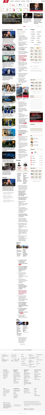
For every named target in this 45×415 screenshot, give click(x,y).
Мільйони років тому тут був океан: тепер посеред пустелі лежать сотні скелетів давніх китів (23, 139)
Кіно (4, 388)
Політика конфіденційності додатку (31, 361)
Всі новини (12, 1)
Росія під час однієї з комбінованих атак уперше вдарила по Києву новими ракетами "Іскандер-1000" (23, 298)
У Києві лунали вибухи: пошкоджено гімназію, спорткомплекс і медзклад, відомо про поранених (12, 20)
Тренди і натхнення (27, 392)
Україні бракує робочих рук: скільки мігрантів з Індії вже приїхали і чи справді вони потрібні (22, 187)
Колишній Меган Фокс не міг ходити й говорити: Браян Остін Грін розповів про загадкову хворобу (23, 238)
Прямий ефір (5, 374)
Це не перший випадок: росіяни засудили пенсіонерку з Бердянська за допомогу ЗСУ (23, 311)
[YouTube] (15, 359)
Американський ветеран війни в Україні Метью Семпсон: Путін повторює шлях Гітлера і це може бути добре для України (8, 40)
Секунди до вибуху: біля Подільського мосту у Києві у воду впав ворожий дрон (23, 75)
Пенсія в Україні (37, 379)
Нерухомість (26, 388)
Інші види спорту (37, 395)
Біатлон (35, 394)
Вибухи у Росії (16, 381)
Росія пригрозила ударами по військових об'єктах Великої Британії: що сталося (23, 151)
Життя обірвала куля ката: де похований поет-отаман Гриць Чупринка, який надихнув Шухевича (23, 304)
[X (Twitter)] (13, 359)
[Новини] (6, 13)
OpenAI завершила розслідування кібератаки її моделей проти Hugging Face (22, 80)
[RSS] (18, 361)
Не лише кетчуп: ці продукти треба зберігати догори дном (22, 316)
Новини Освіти (16, 388)
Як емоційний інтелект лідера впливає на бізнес (8, 104)
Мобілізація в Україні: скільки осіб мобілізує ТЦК (27, 383)
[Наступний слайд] (42, 7)
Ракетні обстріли (16, 372)
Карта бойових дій (17, 373)
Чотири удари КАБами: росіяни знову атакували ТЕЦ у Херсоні (23, 215)
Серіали (4, 395)
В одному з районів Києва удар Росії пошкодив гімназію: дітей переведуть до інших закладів (22, 193)
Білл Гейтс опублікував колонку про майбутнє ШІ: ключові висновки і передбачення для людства (23, 268)
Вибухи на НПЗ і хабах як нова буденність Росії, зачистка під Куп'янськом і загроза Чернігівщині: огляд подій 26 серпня (8, 65)
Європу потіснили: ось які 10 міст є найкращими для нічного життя (23, 52)
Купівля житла (26, 391)
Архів (37, 361)
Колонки (18, 160)
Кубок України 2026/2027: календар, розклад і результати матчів (23, 198)
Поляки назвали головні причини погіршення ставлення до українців (25, 252)
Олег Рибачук (25, 168)
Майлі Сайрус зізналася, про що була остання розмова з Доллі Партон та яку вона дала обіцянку (23, 145)
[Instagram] (18, 359)
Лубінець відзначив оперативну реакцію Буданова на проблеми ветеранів (23, 110)
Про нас (22, 354)
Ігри (31, 1)
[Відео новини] (22, 320)
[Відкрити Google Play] (26, 409)
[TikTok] (13, 361)
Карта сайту (38, 363)
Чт (41, 91)
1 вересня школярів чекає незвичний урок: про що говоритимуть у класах (23, 127)
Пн (36, 91)
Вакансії (37, 358)
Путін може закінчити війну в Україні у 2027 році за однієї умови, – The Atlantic (27, 20)
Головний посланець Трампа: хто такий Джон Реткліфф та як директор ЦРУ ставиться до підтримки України (8, 78)
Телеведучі (22, 361)
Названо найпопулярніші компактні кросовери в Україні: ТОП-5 (23, 115)
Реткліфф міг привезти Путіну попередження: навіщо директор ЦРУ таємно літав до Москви (25, 178)
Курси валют (36, 372)
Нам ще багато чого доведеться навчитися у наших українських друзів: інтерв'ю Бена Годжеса (9, 201)
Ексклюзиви (23, 1)
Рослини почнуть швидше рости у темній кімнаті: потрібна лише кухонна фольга (22, 63)
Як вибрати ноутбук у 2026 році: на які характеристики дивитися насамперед (8, 149)
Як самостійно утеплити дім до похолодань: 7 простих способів (19, 252)
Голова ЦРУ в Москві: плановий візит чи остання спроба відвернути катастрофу (19, 177)
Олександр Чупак (19, 168)
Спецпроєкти (5, 83)
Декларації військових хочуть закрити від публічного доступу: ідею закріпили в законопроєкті (22, 340)
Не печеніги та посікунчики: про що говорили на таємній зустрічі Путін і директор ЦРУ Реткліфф (8, 52)
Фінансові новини (37, 374)
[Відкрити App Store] (32, 409)
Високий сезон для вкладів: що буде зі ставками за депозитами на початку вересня (23, 275)
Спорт (35, 388)
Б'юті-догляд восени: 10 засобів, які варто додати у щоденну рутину (8, 93)
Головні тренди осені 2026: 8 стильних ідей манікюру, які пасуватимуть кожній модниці (23, 225)
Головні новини (6, 371)
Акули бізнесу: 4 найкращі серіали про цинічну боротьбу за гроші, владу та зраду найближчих (22, 104)
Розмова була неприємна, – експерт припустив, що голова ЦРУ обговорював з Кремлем (19, 330)
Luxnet (25, 413)
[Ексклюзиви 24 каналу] (14, 29)
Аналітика (27, 1)
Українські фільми (6, 391)
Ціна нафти (36, 371)
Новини (4, 13)
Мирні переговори (17, 375)
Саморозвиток (16, 395)
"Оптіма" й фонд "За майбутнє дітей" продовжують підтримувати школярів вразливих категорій (8, 172)
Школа (15, 392)
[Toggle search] (34, 1)
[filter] (23, 34)
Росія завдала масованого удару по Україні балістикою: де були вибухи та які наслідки (23, 286)
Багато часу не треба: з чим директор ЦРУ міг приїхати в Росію (25, 328)
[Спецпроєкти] (14, 83)
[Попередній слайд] (31, 7)
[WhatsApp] (15, 361)
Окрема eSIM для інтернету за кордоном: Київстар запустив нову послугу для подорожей (8, 160)
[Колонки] (22, 160)
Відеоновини (5, 375)
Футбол (35, 391)
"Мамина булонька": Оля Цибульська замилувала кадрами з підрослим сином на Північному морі (23, 232)
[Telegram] (17, 359)
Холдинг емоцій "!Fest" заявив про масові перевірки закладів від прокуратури (22, 44)
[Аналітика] (14, 177)
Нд (34, 91)
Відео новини (18, 320)
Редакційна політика (24, 358)
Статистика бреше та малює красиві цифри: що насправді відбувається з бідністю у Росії (23, 69)
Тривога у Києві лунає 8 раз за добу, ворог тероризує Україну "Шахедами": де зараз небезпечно (38, 21)
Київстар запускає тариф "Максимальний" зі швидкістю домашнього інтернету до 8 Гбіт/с (8, 116)
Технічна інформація (39, 354)
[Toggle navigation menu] (1, 1)
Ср (39, 91)
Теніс (35, 392)
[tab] (24, 26)
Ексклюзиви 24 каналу (7, 29)
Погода (4, 378)
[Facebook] (12, 359)
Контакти (37, 356)
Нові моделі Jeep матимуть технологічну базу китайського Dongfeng (23, 281)
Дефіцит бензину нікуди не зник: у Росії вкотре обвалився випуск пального (23, 156)
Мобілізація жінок (27, 376)
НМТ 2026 (15, 393)
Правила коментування (32, 366)
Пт (31, 91)
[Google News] (17, 361)
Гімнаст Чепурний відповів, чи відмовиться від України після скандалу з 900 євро (23, 203)
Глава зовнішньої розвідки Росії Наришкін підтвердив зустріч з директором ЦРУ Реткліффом (23, 210)
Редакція (22, 356)
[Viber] (12, 361)
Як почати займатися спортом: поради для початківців (8, 127)
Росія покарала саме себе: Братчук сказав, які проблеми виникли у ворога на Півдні (23, 132)
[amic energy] (39, 48)
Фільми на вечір (6, 392)
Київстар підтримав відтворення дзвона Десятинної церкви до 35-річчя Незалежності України (8, 138)
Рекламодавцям (23, 363)
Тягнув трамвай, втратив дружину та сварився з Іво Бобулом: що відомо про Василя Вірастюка (23, 38)
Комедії (4, 394)
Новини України (17, 1)
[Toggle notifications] (39, 1)
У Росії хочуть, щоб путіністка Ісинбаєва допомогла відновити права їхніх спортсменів (23, 220)
